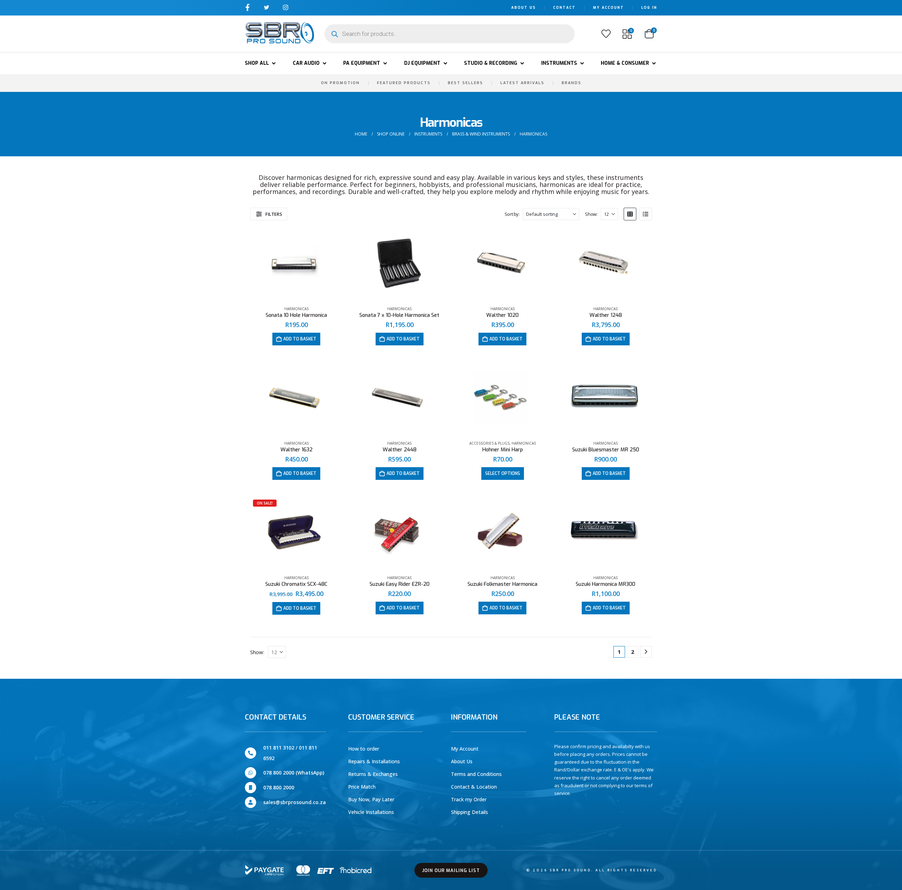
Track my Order (469, 799)
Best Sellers (465, 83)
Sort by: (512, 214)
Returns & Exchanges (373, 774)
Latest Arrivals (522, 83)
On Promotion (340, 83)
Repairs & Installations (374, 761)
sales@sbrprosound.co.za (294, 802)
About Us (523, 7)
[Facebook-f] (247, 7)
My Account (608, 7)
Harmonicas (296, 308)
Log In (649, 7)
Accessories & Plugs (489, 443)
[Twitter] (266, 7)
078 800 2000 (278, 787)
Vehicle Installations (371, 812)
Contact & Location (474, 786)
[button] (261, 63)
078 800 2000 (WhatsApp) (293, 772)
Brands (571, 83)
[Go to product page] (296, 264)
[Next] (646, 652)
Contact (564, 7)
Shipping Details (469, 812)
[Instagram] (285, 7)
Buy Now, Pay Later (371, 799)
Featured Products (404, 83)
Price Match (362, 786)
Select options (502, 473)
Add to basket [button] (299, 339)
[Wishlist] (606, 33)
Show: (591, 214)
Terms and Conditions (476, 774)
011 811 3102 (278, 747)
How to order (363, 748)
